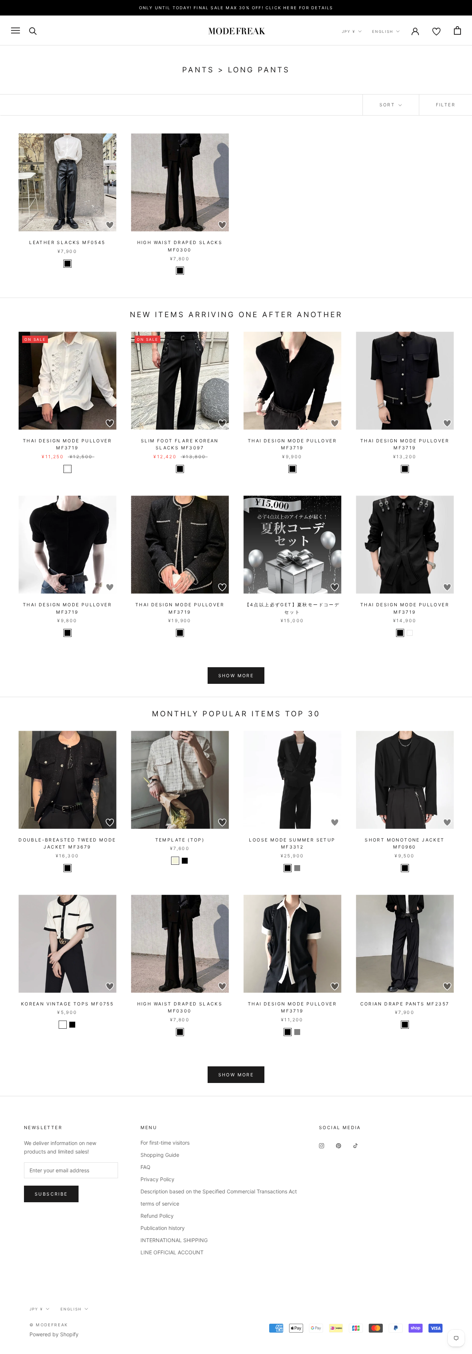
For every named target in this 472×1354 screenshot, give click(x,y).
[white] (67, 469)
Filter (445, 104)
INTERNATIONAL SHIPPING (174, 1240)
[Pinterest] (338, 1145)
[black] (67, 264)
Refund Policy (157, 1216)
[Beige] (175, 861)
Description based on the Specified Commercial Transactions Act (218, 1191)
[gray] (297, 1032)
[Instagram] (321, 1145)
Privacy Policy (157, 1179)
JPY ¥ (348, 31)
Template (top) (180, 840)
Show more (236, 675)
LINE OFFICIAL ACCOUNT (172, 1252)
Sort (388, 104)
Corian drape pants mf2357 (405, 1004)
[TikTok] (355, 1145)
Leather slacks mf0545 (67, 242)
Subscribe (51, 1194)
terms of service (159, 1203)
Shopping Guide (159, 1155)
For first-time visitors (165, 1142)
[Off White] (63, 1025)
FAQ (145, 1167)
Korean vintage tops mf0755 (67, 1004)
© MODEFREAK (49, 1324)
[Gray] (297, 868)
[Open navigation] (15, 30)
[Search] (33, 30)
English (382, 31)
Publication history (162, 1228)
